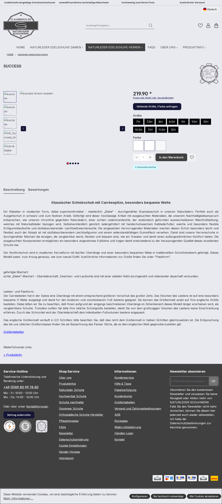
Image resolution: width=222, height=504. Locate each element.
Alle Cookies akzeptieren (204, 496)
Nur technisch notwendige (168, 496)
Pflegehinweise (69, 421)
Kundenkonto (123, 396)
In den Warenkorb (171, 157)
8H (161, 121)
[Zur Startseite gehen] (20, 25)
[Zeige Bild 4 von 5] (75, 163)
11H (150, 129)
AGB (117, 414)
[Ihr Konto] (208, 25)
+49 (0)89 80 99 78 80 (21, 387)
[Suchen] (151, 25)
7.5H (149, 121)
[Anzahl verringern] (136, 157)
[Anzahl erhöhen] (150, 157)
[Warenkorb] (216, 25)
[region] (65, 128)
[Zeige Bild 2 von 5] (70, 163)
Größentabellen (13, 332)
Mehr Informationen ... (18, 498)
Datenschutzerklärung (73, 439)
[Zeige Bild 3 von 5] (73, 163)
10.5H (138, 129)
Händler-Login (123, 433)
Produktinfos (67, 383)
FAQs (62, 427)
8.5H (172, 121)
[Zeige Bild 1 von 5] (68, 163)
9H (183, 121)
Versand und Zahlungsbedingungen (137, 408)
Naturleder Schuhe (71, 390)
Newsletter (66, 433)
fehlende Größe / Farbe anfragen (157, 106)
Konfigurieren (139, 496)
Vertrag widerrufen (19, 414)
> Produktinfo (12, 355)
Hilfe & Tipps (122, 383)
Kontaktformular (37, 406)
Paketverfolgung (125, 390)
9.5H (194, 121)
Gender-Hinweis (69, 452)
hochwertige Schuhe (72, 396)
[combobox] (116, 25)
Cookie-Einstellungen (73, 445)
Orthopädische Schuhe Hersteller (81, 414)
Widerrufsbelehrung (127, 427)
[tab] (14, 189)
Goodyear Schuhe (71, 408)
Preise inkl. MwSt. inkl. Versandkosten (153, 97)
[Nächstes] (122, 128)
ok (213, 381)
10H (205, 121)
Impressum (66, 458)
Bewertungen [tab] (38, 189)
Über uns (65, 377)
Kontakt (119, 439)
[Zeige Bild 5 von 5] (78, 163)
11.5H (161, 129)
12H (173, 129)
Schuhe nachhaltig (71, 402)
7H (138, 121)
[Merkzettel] (200, 25)
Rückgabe (121, 421)
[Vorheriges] (23, 128)
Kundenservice (124, 377)
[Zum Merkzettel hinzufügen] (192, 157)
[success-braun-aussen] (73, 128)
